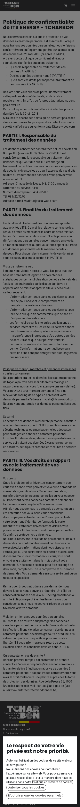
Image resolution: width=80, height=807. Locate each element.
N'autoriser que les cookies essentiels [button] (34, 795)
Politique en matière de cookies (52, 782)
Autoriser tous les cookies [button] (26, 787)
